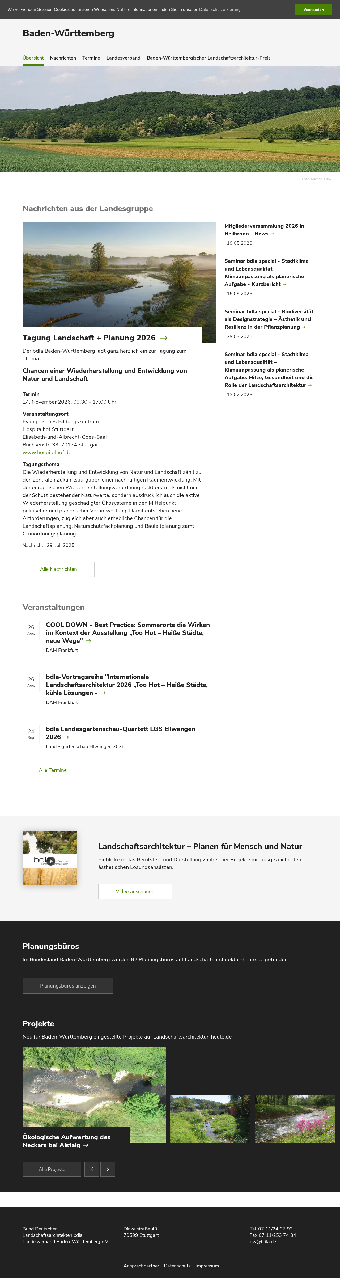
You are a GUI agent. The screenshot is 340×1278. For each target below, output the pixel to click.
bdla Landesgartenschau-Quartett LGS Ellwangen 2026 (120, 733)
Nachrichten (63, 58)
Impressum (207, 1266)
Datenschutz (177, 1266)
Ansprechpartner (141, 1266)
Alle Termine (53, 770)
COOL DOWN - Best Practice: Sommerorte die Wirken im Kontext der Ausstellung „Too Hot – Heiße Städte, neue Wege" (128, 633)
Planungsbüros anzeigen (68, 985)
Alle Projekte (52, 1169)
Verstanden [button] (314, 9)
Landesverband (124, 58)
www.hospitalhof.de (47, 452)
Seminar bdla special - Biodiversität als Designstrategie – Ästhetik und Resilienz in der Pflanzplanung (268, 319)
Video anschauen (135, 891)
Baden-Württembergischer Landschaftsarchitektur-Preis (209, 58)
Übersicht (33, 58)
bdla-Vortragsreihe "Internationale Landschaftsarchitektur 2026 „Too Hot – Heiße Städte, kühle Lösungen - (127, 685)
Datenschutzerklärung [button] (220, 9)
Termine (91, 58)
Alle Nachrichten (58, 569)
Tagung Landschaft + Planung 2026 (89, 337)
